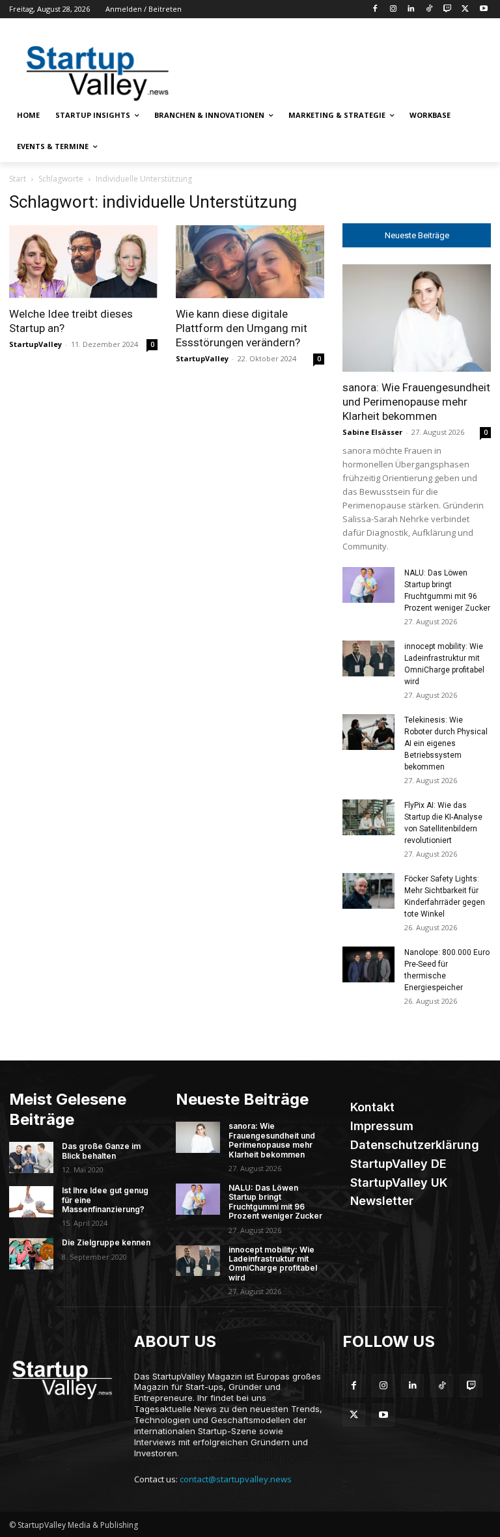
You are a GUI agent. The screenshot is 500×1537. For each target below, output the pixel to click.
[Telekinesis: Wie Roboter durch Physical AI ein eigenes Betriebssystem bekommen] (368, 732)
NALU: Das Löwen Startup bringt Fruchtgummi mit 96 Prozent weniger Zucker (275, 1202)
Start (17, 178)
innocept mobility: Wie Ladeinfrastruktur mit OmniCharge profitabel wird (273, 1263)
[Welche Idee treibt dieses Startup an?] (83, 261)
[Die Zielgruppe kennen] (31, 1253)
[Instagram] (392, 9)
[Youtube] (483, 9)
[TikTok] (429, 9)
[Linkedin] (411, 9)
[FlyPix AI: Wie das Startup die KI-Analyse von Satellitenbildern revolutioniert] (368, 817)
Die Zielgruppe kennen (106, 1242)
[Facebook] (374, 9)
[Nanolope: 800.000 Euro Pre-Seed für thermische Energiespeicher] (368, 964)
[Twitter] (465, 9)
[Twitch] (447, 9)
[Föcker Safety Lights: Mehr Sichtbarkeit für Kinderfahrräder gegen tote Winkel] (368, 891)
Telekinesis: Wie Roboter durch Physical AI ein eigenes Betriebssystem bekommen (446, 743)
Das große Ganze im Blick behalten (101, 1150)
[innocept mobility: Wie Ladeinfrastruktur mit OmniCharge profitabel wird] (368, 658)
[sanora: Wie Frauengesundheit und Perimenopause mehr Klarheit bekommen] (416, 318)
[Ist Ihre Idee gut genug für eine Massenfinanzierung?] (31, 1201)
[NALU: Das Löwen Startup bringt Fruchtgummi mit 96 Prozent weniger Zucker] (368, 585)
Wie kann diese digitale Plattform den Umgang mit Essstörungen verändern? (241, 328)
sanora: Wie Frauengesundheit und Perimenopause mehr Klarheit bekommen (416, 401)
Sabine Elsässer (372, 432)
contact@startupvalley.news (236, 1479)
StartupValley (35, 344)
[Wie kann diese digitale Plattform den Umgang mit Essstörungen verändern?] (250, 261)
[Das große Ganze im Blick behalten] (31, 1157)
